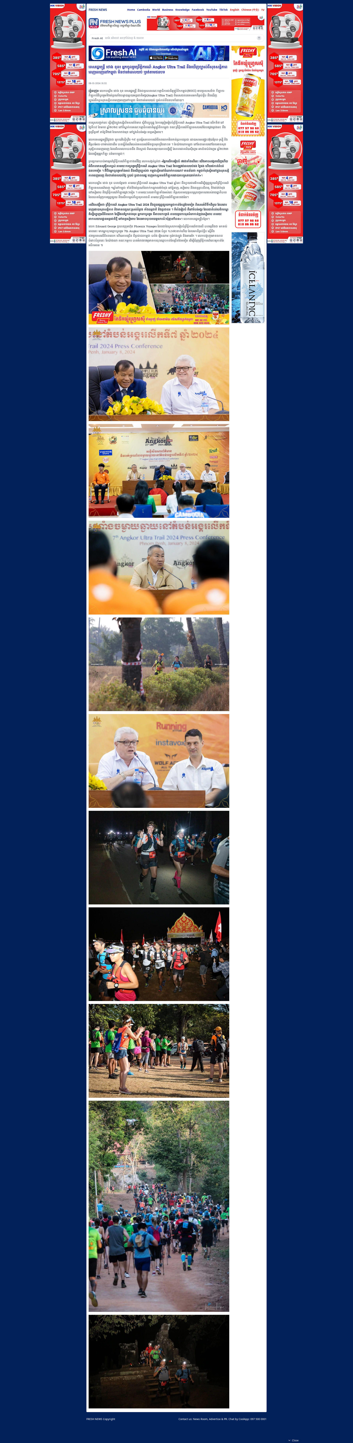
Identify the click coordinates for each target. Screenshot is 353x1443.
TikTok (223, 9)
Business (167, 9)
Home (131, 9)
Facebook (198, 9)
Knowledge (182, 9)
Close (295, 1440)
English (234, 9)
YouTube (211, 9)
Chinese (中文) (250, 9)
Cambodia (143, 9)
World (156, 9)
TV (262, 10)
